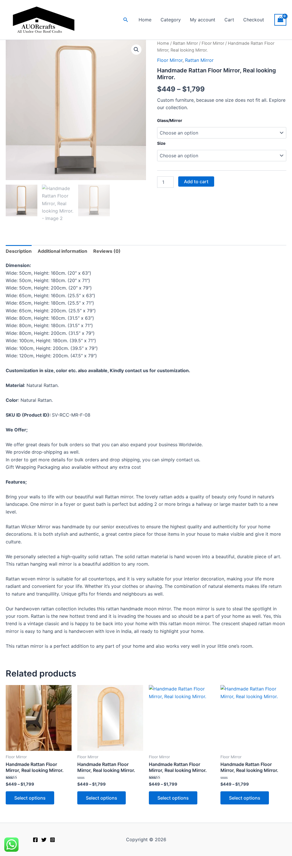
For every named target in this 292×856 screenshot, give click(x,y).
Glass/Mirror (169, 120)
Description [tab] (19, 251)
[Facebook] (35, 839)
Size (161, 143)
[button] (125, 19)
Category (171, 20)
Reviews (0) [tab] (107, 251)
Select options (30, 798)
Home (145, 20)
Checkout (253, 20)
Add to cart (196, 181)
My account (202, 20)
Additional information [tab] (62, 251)
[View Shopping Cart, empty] (280, 20)
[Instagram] (52, 839)
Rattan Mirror (185, 43)
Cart (229, 20)
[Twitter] (43, 839)
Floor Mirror (213, 43)
